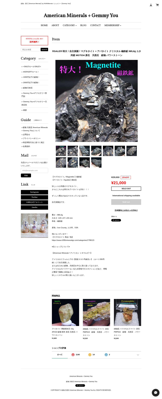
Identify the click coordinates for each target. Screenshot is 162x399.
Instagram (34, 192)
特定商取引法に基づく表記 (33, 142)
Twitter (34, 197)
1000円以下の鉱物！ (31, 77)
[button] (69, 25)
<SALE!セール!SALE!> (32, 66)
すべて (60, 355)
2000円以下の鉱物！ (31, 82)
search (44, 49)
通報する (114, 216)
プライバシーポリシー (32, 138)
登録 (26, 175)
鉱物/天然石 (28, 88)
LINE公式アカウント (34, 202)
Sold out (126, 202)
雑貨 (25, 110)
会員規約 (26, 146)
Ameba (34, 207)
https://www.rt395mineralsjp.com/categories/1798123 (73, 240)
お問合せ (26, 134)
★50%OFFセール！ (31, 72)
